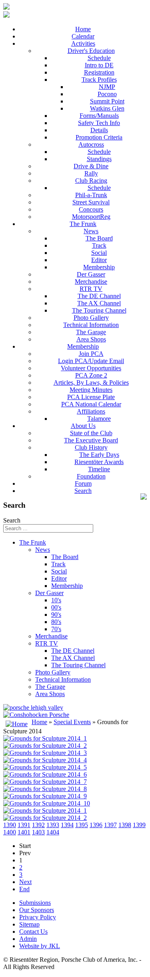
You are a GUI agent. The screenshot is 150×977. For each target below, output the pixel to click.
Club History (91, 447)
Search (83, 490)
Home (83, 29)
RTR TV (91, 288)
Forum (83, 483)
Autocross (91, 144)
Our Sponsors (36, 909)
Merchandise (91, 281)
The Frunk (83, 223)
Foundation (91, 476)
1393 (52, 825)
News (91, 231)
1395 (81, 825)
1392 (38, 825)
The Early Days (99, 454)
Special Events (72, 722)
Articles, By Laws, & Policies (91, 382)
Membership (99, 267)
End (24, 889)
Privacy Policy (37, 917)
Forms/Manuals (99, 115)
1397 (110, 825)
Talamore (99, 418)
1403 (38, 832)
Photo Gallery (91, 317)
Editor (99, 259)
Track (99, 245)
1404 (52, 832)
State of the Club (91, 433)
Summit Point (107, 101)
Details (99, 130)
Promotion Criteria (99, 137)
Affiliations (91, 411)
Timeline (99, 469)
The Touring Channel (99, 310)
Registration (99, 72)
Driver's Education (91, 50)
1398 (124, 825)
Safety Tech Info (99, 122)
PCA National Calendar (91, 404)
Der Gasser (91, 274)
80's (56, 621)
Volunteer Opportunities (91, 368)
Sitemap (29, 924)
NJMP (107, 86)
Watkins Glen (107, 108)
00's (56, 607)
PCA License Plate (91, 397)
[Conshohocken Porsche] (36, 714)
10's (56, 600)
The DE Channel (99, 296)
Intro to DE (99, 65)
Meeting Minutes (91, 389)
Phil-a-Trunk (91, 195)
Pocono (107, 94)
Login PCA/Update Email (91, 360)
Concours (91, 209)
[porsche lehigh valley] (33, 707)
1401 (24, 832)
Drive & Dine (91, 166)
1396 (96, 825)
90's (56, 614)
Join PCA (91, 353)
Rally (91, 173)
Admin (28, 938)
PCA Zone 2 (91, 375)
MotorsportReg (91, 216)
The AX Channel (99, 303)
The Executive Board (91, 440)
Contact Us (33, 931)
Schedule (99, 58)
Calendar (83, 36)
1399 (139, 825)
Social (99, 252)
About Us (83, 425)
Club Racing (91, 180)
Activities (83, 43)
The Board (99, 238)
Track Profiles (99, 79)
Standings (99, 158)
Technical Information (91, 324)
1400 (9, 832)
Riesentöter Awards (99, 461)
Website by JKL (39, 946)
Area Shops (91, 339)
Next (25, 881)
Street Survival (91, 202)
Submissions (35, 902)
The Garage (91, 332)
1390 (9, 825)
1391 (24, 825)
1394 (67, 825)
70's (56, 629)
